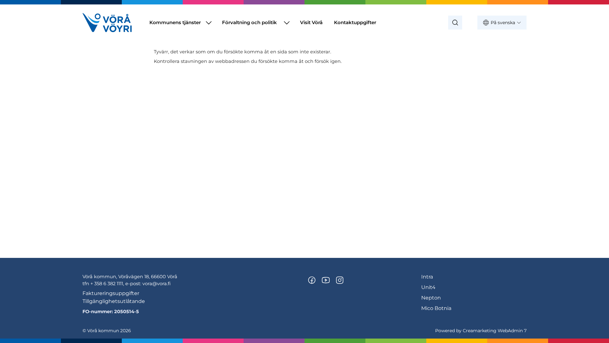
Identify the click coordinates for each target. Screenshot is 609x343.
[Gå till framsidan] (107, 22)
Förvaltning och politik (249, 22)
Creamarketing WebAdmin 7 (495, 330)
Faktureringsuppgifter (110, 293)
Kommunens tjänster (175, 22)
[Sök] (455, 23)
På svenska (503, 22)
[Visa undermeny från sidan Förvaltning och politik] (287, 23)
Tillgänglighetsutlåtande (113, 301)
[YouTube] (326, 280)
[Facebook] (312, 280)
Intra (427, 277)
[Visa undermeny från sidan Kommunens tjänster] (209, 23)
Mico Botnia (436, 308)
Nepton (431, 298)
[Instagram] (340, 280)
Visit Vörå (311, 22)
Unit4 (428, 287)
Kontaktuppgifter (355, 22)
